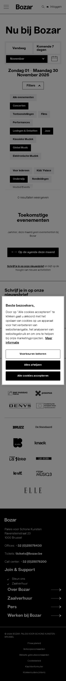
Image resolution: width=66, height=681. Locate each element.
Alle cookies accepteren (33, 376)
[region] (33, 340)
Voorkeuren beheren (33, 354)
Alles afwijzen (33, 365)
